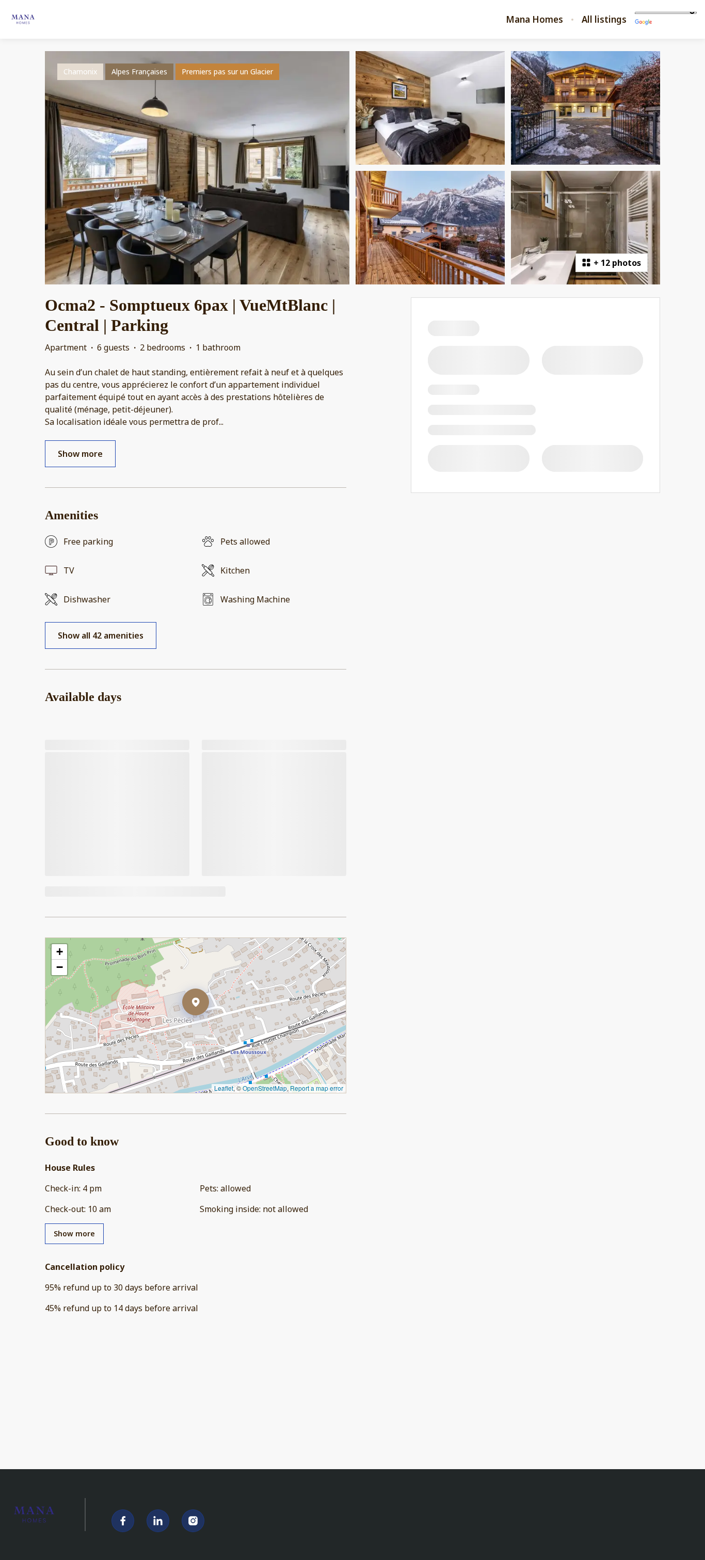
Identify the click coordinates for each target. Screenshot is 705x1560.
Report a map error (316, 1088)
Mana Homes (534, 19)
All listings (604, 19)
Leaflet (223, 1088)
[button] (209, 1028)
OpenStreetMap (265, 1088)
